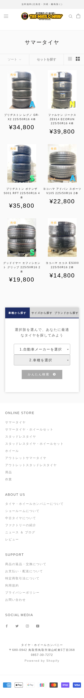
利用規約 (12, 585)
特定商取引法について (22, 578)
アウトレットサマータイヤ (26, 458)
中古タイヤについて (20, 518)
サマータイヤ (15, 422)
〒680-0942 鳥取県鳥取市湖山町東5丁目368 (42, 650)
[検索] (71, 16)
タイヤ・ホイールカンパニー (42, 645)
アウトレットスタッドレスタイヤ (31, 465)
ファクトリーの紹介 (20, 525)
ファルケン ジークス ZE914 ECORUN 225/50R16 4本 (62, 119)
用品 (8, 472)
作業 (8, 479)
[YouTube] (37, 625)
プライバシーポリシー (22, 592)
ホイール (12, 451)
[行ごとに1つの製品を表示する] (70, 59)
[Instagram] (27, 625)
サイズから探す (42, 312)
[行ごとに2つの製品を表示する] (78, 59)
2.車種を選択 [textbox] (40, 360)
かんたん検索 (40, 374)
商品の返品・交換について (26, 564)
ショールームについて (22, 511)
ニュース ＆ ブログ (20, 532)
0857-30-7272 (42, 655)
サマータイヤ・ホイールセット (29, 429)
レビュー (12, 539)
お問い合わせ (15, 599)
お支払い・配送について (24, 571)
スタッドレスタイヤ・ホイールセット (34, 443)
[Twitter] (17, 625)
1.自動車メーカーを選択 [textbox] (41, 349)
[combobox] (42, 349)
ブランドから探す (66, 312)
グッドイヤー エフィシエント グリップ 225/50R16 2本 (21, 267)
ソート (13, 59)
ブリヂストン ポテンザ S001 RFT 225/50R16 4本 (22, 193)
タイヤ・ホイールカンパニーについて (34, 503)
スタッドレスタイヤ (20, 436)
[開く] (6, 16)
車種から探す (17, 312)
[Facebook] (6, 625)
